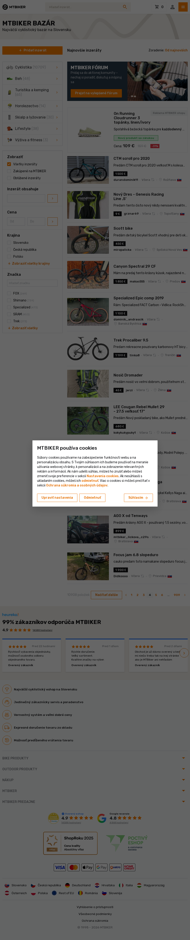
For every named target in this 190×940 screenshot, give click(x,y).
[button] (90, 481)
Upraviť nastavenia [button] (57, 498)
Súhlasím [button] (138, 498)
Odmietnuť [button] (92, 498)
